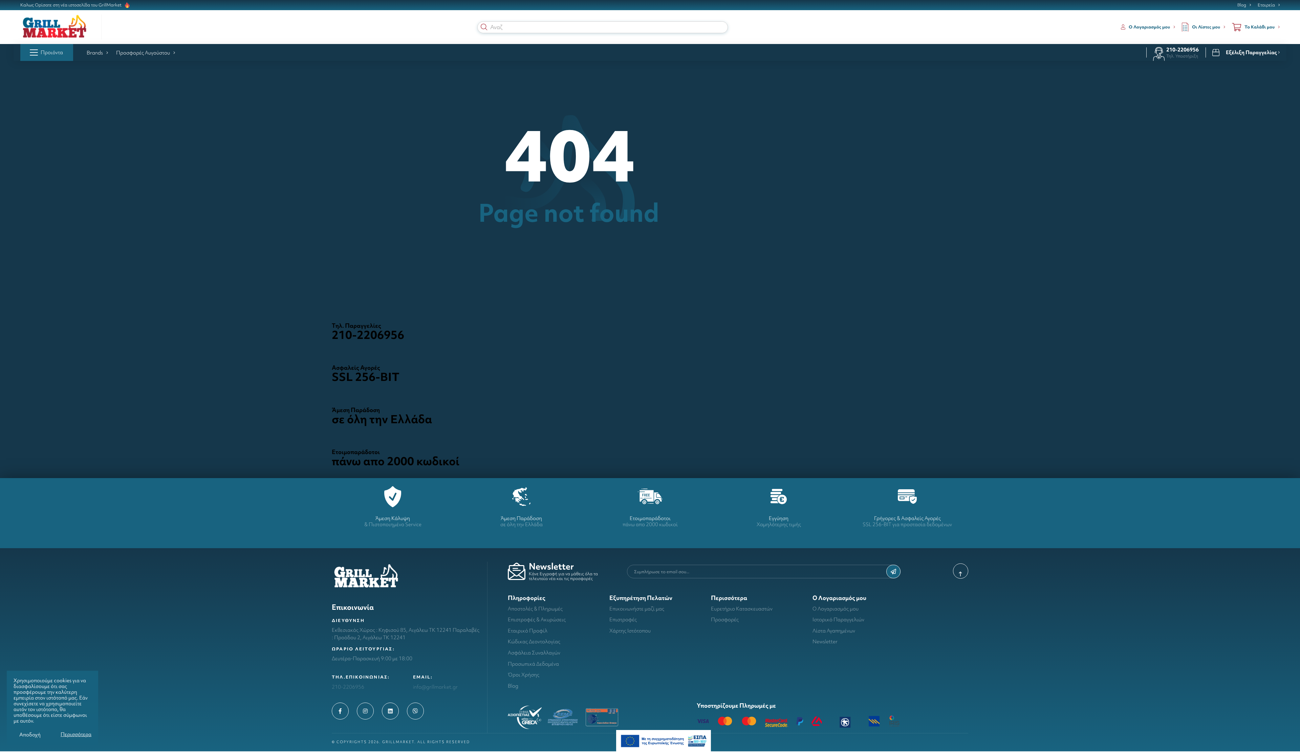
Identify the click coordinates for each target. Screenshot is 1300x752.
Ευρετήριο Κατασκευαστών (742, 608)
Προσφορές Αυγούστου (143, 52)
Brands (95, 52)
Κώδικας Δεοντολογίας (534, 641)
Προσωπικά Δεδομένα (533, 663)
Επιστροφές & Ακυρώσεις (537, 619)
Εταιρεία (1266, 5)
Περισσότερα (76, 734)
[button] (484, 27)
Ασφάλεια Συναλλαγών (534, 652)
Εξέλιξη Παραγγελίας (1252, 52)
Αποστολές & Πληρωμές (535, 608)
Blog (1241, 5)
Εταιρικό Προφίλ (527, 630)
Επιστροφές (623, 619)
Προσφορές (725, 619)
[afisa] (663, 740)
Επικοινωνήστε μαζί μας (636, 608)
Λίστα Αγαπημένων (833, 630)
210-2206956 (1182, 49)
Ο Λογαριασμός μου (835, 608)
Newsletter (825, 641)
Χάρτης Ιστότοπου (630, 630)
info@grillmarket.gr (435, 686)
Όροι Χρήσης (523, 674)
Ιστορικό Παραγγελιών (838, 619)
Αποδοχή (30, 734)
